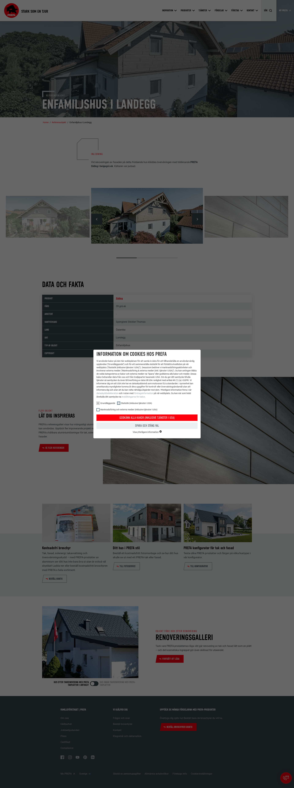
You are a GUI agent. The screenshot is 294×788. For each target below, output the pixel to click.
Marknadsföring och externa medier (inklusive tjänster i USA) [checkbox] (128, 409)
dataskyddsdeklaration (107, 393)
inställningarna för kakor (133, 397)
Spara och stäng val (147, 426)
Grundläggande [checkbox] (107, 403)
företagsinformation (143, 393)
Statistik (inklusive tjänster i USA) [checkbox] (136, 403)
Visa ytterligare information (146, 432)
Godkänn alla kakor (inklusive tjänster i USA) (147, 418)
